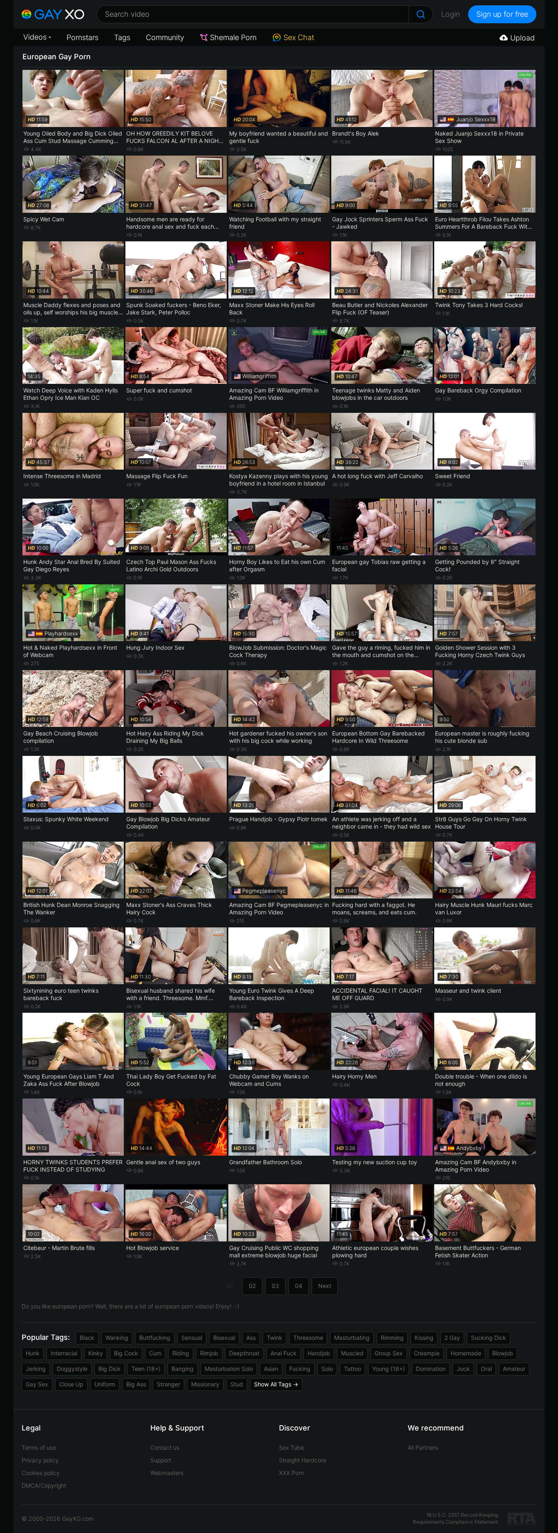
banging (183, 1368)
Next (324, 1285)
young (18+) (388, 1368)
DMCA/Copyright (44, 1485)
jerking (36, 1368)
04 (298, 1285)
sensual (191, 1337)
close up (71, 1384)
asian (271, 1368)
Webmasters (166, 1472)
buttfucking (154, 1337)
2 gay (452, 1337)
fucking (299, 1368)
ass (251, 1337)
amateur (514, 1368)
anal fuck (283, 1353)
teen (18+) (146, 1368)
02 (252, 1285)
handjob (319, 1353)
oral (486, 1368)
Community (165, 37)
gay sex (37, 1384)
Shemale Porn (233, 37)
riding (180, 1353)
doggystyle (72, 1368)
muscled (352, 1353)
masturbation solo (229, 1368)
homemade (466, 1353)
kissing (424, 1337)
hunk (33, 1353)
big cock (126, 1353)
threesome (308, 1337)
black (87, 1337)
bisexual (224, 1337)
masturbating (352, 1337)
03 (275, 1285)
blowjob (502, 1353)
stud (236, 1384)
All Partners (423, 1447)
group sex (389, 1353)
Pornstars (82, 37)
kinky (95, 1353)
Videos (35, 37)
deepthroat (244, 1353)
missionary (205, 1384)
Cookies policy (41, 1472)
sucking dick (488, 1337)
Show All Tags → (276, 1384)
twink (274, 1337)
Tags (122, 37)
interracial (64, 1353)
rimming (392, 1337)
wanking (116, 1337)
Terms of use (39, 1447)
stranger (168, 1384)
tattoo (352, 1368)
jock (463, 1368)
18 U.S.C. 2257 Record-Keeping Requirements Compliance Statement (455, 1518)
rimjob (209, 1353)
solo (327, 1368)
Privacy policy (40, 1460)
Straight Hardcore (302, 1460)
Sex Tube (291, 1447)
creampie (427, 1353)
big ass (136, 1384)
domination (431, 1368)
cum (155, 1353)
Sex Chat (298, 37)
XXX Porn (291, 1472)
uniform (104, 1384)
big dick (109, 1368)
